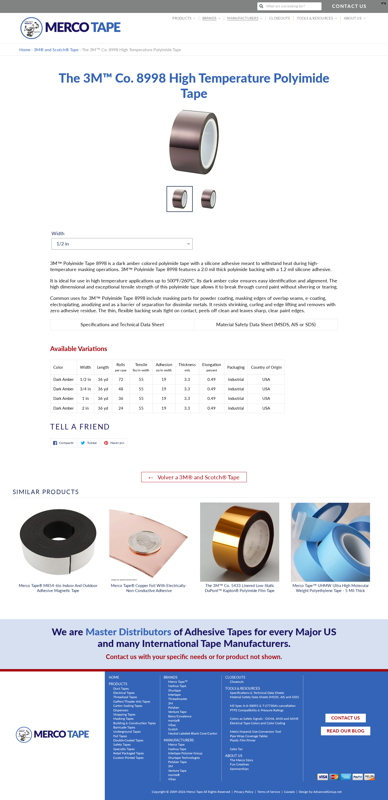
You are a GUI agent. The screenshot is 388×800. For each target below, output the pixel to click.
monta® (174, 720)
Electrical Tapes (124, 692)
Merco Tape (176, 744)
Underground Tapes (127, 731)
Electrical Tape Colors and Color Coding (257, 723)
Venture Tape (177, 711)
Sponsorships (239, 768)
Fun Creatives (239, 764)
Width (57, 233)
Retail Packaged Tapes (128, 753)
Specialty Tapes (124, 749)
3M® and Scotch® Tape (56, 49)
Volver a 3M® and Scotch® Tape (197, 477)
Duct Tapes (121, 688)
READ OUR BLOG (345, 730)
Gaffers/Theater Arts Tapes (131, 701)
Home (24, 49)
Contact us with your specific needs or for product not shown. (194, 656)
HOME (114, 677)
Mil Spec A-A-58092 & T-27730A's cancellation (263, 705)
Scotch (173, 729)
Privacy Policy (243, 791)
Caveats (289, 791)
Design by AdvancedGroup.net (320, 791)
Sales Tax (236, 749)
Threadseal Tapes (125, 697)
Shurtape (174, 690)
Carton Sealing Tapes (127, 705)
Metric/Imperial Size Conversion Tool (255, 731)
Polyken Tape (177, 762)
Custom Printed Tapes (128, 757)
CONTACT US (345, 718)
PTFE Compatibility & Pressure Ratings (256, 710)
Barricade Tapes (124, 727)
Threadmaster (177, 698)
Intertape (174, 694)
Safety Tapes (122, 744)
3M (170, 703)
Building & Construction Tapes (134, 723)
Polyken (173, 707)
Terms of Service (268, 791)
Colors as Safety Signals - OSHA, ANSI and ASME (264, 718)
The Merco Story (241, 760)
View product (58, 547)
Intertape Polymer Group (185, 753)
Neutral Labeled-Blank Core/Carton (192, 733)
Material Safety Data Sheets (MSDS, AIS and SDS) (264, 697)
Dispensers (120, 710)
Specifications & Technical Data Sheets (257, 692)
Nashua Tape (177, 686)
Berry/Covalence (179, 716)
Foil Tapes (120, 736)
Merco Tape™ (178, 681)
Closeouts (237, 681)
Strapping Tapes (124, 714)
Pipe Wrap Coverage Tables (249, 736)
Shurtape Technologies (184, 757)
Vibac (172, 725)
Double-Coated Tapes (128, 740)
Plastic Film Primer (242, 740)
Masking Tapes (123, 718)
